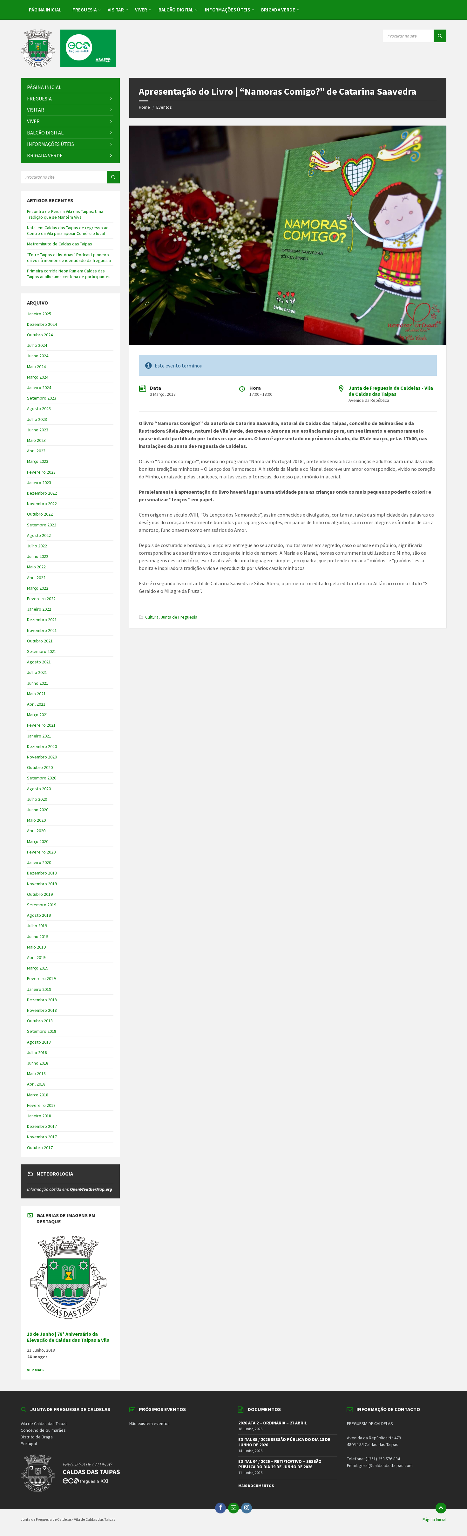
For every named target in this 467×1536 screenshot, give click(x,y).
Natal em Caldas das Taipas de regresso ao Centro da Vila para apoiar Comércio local (68, 230)
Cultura (152, 617)
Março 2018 (37, 1095)
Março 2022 (37, 588)
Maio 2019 (36, 947)
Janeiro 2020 (39, 862)
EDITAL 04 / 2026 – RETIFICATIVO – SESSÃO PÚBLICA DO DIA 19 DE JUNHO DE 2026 (279, 1464)
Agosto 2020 (39, 789)
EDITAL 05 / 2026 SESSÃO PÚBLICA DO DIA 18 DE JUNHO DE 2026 (284, 1442)
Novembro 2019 (42, 884)
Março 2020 (37, 841)
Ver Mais (35, 1370)
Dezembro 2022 (42, 493)
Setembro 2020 (41, 778)
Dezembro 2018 (42, 1000)
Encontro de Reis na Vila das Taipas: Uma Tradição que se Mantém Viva (65, 214)
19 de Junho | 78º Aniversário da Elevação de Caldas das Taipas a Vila (68, 1337)
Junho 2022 (37, 556)
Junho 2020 (37, 810)
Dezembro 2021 (42, 619)
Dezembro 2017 (42, 1126)
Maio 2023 (36, 440)
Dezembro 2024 (42, 324)
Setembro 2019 (41, 905)
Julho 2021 (37, 672)
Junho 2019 (37, 936)
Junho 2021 (37, 683)
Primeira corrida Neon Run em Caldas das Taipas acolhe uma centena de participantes (69, 273)
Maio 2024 (36, 366)
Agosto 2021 (39, 662)
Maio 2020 (36, 820)
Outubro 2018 (40, 1021)
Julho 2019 (37, 926)
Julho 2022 (37, 546)
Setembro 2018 (41, 1031)
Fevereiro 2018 (41, 1105)
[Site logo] (68, 65)
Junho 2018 (37, 1063)
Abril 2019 (36, 957)
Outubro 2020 (40, 767)
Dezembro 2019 (42, 873)
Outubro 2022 (40, 514)
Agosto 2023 (39, 408)
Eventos (164, 107)
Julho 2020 (37, 799)
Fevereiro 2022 (41, 598)
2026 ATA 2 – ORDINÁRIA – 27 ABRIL (272, 1423)
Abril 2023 (36, 451)
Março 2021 (37, 714)
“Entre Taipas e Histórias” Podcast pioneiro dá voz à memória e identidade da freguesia (69, 257)
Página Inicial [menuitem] (434, 1519)
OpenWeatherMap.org (91, 1189)
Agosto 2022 (39, 535)
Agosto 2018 (39, 1042)
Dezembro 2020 (42, 746)
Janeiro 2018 (39, 1116)
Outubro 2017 (40, 1147)
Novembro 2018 (42, 1010)
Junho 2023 (37, 430)
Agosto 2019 (39, 915)
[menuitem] (45, 9)
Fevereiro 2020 (41, 852)
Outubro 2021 (40, 641)
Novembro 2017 (42, 1137)
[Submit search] (440, 36)
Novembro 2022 (42, 503)
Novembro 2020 (42, 757)
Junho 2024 (37, 356)
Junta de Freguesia (179, 617)
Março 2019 (37, 968)
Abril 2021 (36, 704)
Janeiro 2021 (39, 736)
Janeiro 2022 (39, 609)
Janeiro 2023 (39, 482)
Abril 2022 (36, 577)
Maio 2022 (36, 567)
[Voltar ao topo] (441, 1508)
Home (144, 107)
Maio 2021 (36, 693)
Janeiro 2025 (39, 314)
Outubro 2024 (40, 335)
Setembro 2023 (41, 398)
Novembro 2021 (42, 630)
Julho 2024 (37, 345)
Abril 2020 (36, 830)
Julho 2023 (37, 419)
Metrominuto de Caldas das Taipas (59, 244)
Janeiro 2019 (39, 989)
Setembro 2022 (41, 525)
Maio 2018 (36, 1073)
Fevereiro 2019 (41, 978)
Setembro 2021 (41, 651)
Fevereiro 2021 (41, 725)
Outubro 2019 (40, 894)
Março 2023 (37, 461)
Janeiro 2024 (39, 387)
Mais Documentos (256, 1485)
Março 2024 (37, 377)
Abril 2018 (36, 1084)
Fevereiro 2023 (41, 472)
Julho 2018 (37, 1052)
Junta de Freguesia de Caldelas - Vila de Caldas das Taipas (391, 391)
